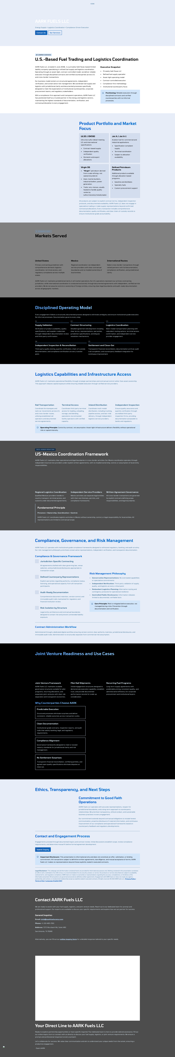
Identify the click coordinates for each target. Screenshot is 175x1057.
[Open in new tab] (138, 957)
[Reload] (135, 957)
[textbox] (87, 4)
